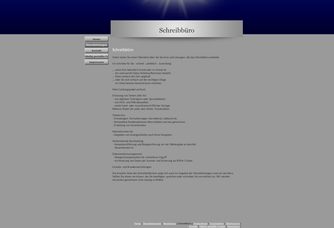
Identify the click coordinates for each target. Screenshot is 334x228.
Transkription (216, 223)
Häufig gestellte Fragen (212, 226)
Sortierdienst (200, 223)
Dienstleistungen (152, 223)
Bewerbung (169, 223)
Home (137, 223)
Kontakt (193, 226)
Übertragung (233, 223)
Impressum (233, 226)
